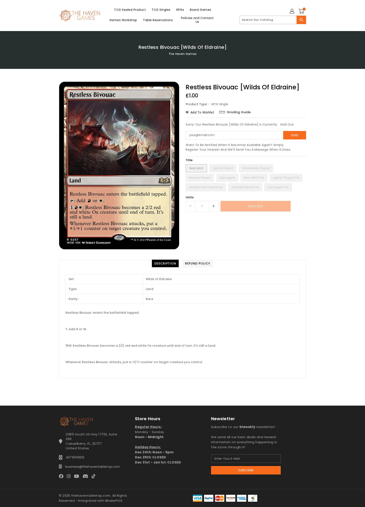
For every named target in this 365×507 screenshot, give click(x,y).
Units (190, 197)
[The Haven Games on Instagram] (70, 475)
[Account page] (292, 11)
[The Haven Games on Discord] (87, 475)
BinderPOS (114, 500)
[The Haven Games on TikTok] (94, 475)
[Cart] (302, 11)
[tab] (165, 263)
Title (189, 160)
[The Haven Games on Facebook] (62, 475)
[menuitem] (130, 9)
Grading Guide (239, 112)
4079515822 (75, 457)
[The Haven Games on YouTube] (78, 475)
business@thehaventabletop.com (91, 466)
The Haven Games (182, 54)
